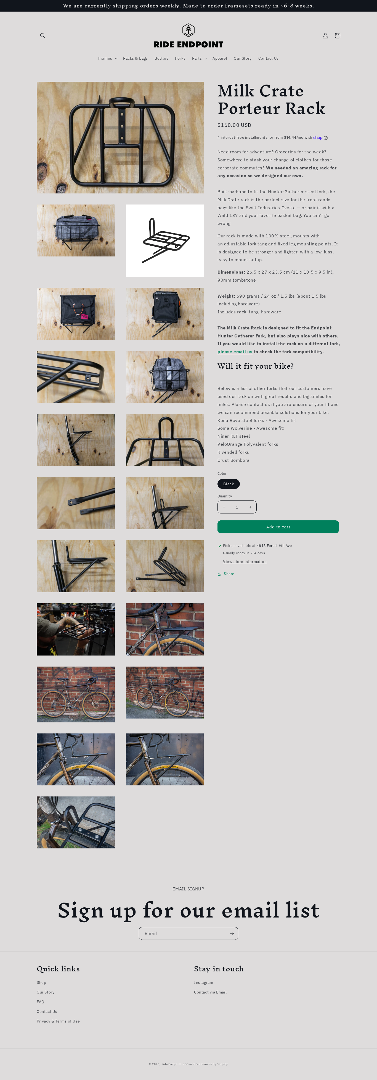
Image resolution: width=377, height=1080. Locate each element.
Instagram (203, 982)
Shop (41, 982)
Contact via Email (210, 992)
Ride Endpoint (171, 1064)
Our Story (45, 992)
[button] (43, 36)
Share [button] (229, 574)
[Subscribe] (232, 933)
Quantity (224, 496)
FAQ (40, 1001)
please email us (235, 352)
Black (228, 483)
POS (186, 1064)
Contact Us (47, 1011)
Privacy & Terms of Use (58, 1021)
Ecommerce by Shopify (211, 1064)
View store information (245, 561)
